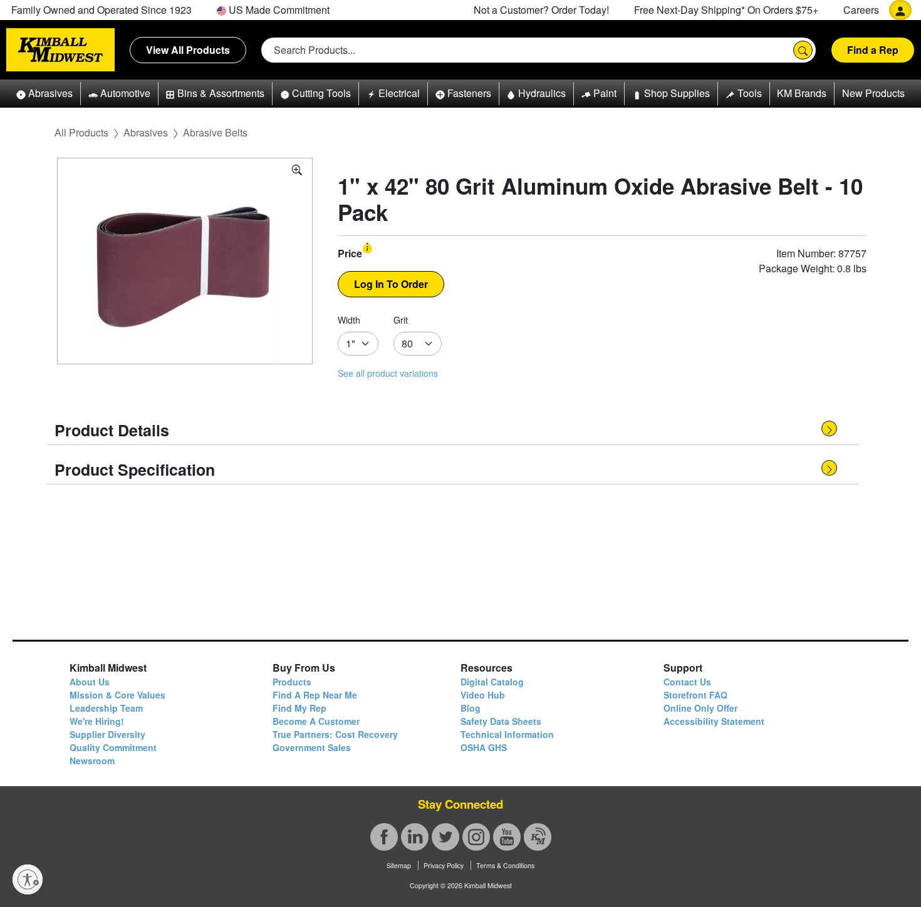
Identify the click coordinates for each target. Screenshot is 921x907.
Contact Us (687, 681)
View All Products (188, 50)
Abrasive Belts (215, 132)
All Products (81, 132)
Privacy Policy (444, 865)
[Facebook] (384, 837)
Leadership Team (106, 708)
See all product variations (388, 373)
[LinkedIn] (415, 837)
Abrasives (145, 132)
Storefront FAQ (695, 695)
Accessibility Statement (713, 721)
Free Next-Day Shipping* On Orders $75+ (726, 10)
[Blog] (537, 837)
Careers (861, 10)
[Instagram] (476, 837)
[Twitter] (445, 837)
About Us (90, 681)
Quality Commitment (113, 747)
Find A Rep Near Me (315, 695)
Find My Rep (299, 708)
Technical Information (507, 734)
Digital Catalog (492, 681)
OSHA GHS (483, 747)
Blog (470, 708)
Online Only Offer (700, 708)
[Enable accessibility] (28, 879)
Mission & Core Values (117, 695)
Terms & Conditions (505, 865)
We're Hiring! (97, 721)
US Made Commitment (278, 10)
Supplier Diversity (107, 734)
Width (349, 320)
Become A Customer (316, 721)
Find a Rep (872, 50)
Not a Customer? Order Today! (541, 10)
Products (292, 681)
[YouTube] (507, 837)
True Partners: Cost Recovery (335, 734)
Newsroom (92, 760)
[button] (44, 93)
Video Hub (482, 695)
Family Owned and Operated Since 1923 (101, 10)
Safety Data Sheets (500, 721)
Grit (400, 320)
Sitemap (399, 865)
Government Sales (312, 747)
